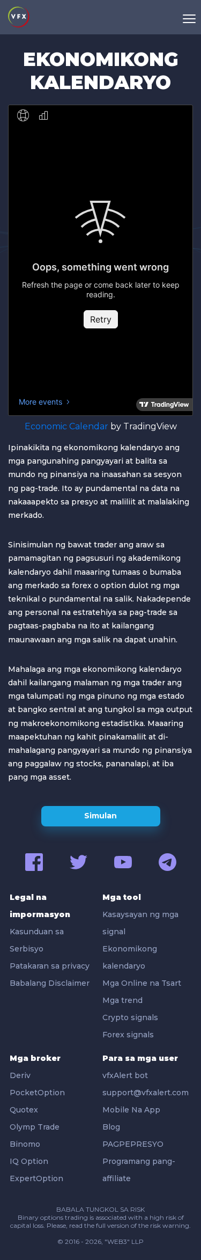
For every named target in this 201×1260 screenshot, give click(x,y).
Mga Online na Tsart (141, 983)
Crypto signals (130, 1017)
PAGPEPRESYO (132, 1144)
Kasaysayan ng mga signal (140, 923)
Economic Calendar (66, 426)
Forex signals (128, 1034)
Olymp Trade (34, 1127)
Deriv (20, 1075)
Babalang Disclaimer (50, 983)
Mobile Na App (131, 1110)
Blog (111, 1127)
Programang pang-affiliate (138, 1169)
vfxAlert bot (125, 1075)
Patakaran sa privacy (50, 966)
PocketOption (37, 1092)
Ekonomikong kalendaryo (129, 957)
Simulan (100, 816)
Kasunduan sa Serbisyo (37, 940)
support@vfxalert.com (145, 1092)
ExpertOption (36, 1178)
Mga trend (122, 1000)
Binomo (25, 1144)
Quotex (24, 1110)
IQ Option (29, 1161)
